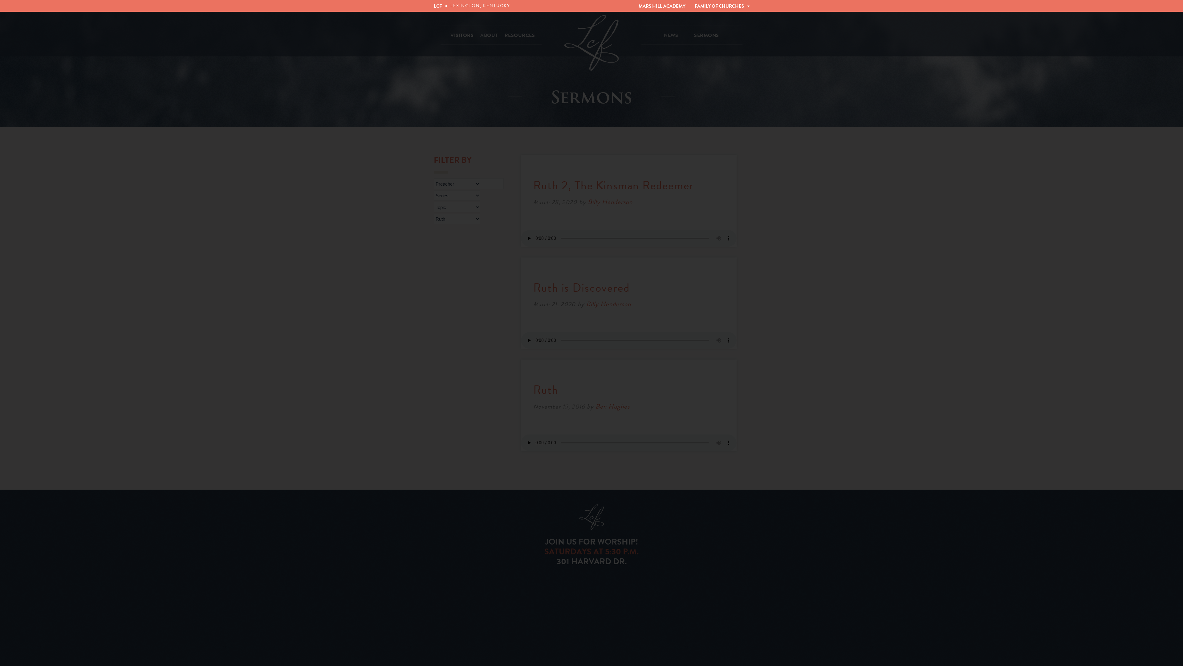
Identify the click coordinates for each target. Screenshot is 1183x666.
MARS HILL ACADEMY (662, 6)
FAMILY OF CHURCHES (719, 6)
